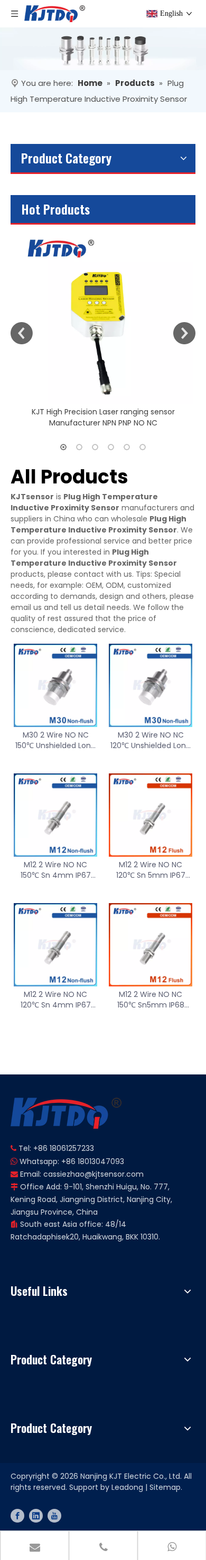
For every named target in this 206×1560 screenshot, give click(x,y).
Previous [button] (22, 333)
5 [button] (126, 447)
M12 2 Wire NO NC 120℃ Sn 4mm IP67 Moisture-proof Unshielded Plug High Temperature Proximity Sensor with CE (55, 999)
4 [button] (111, 447)
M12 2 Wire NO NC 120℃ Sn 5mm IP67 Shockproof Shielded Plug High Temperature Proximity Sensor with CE (150, 869)
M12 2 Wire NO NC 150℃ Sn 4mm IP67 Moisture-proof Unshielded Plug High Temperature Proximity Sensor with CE (55, 869)
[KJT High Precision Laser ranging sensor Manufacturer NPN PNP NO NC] (103, 314)
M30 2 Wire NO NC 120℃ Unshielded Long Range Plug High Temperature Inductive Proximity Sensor (150, 740)
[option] (103, 327)
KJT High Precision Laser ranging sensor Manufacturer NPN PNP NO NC (103, 417)
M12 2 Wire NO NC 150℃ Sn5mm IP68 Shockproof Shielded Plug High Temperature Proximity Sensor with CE (150, 999)
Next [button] (184, 333)
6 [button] (142, 447)
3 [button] (95, 447)
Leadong (127, 1487)
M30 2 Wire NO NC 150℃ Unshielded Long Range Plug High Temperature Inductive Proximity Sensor (55, 740)
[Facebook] (17, 1516)
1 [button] (63, 447)
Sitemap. (165, 1487)
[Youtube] (54, 1516)
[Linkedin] (36, 1516)
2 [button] (79, 447)
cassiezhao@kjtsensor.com (93, 1174)
